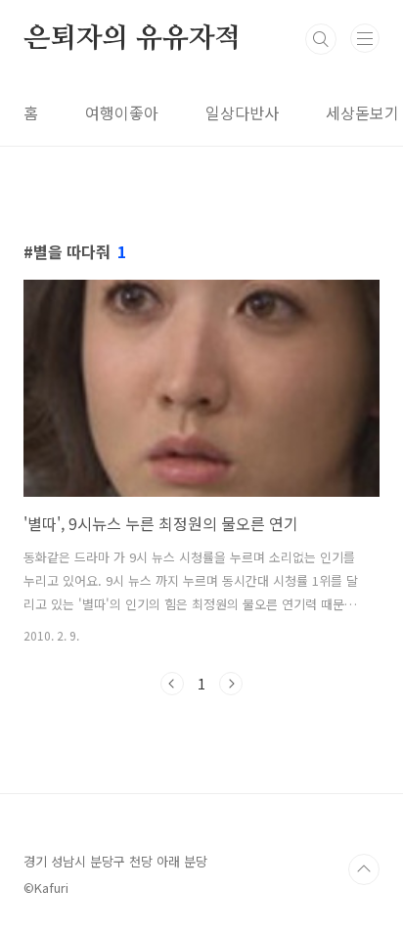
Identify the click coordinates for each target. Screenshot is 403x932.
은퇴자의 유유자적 (132, 39)
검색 (321, 39)
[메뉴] (365, 38)
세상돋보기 (362, 112)
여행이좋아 (121, 112)
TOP (364, 869)
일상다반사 (242, 112)
